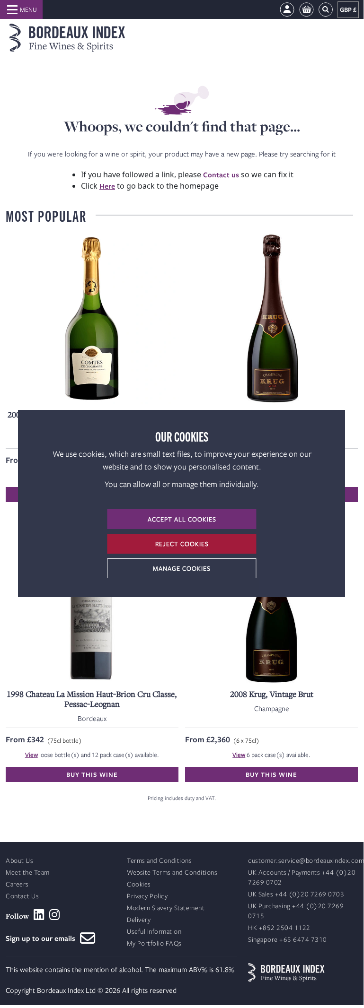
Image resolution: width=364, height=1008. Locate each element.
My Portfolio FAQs (154, 943)
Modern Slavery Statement (165, 908)
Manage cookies (182, 568)
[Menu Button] (21, 9)
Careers (17, 884)
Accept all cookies (182, 519)
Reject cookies (182, 543)
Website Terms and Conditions (172, 873)
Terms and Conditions (159, 861)
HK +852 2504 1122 (279, 928)
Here (107, 186)
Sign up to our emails (43, 938)
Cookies (139, 884)
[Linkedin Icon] (39, 915)
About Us (19, 861)
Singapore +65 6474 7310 (287, 940)
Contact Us (22, 896)
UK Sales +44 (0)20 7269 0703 (296, 894)
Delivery (139, 920)
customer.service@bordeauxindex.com (306, 861)
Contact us (221, 174)
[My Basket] (306, 9)
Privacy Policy (147, 896)
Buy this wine (92, 774)
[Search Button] (326, 9)
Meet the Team (28, 873)
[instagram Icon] (54, 915)
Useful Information (154, 932)
